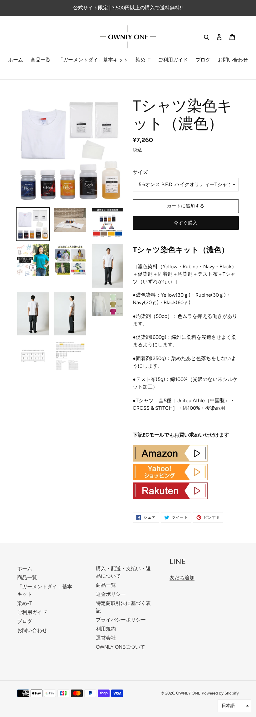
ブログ (24, 621)
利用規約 (106, 629)
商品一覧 (27, 578)
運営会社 (106, 638)
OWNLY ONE (188, 693)
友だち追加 (182, 578)
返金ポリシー (111, 594)
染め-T (24, 603)
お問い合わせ (32, 630)
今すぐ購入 (186, 222)
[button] (234, 705)
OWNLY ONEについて (120, 647)
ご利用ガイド (32, 612)
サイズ (140, 172)
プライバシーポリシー (121, 620)
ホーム (24, 568)
